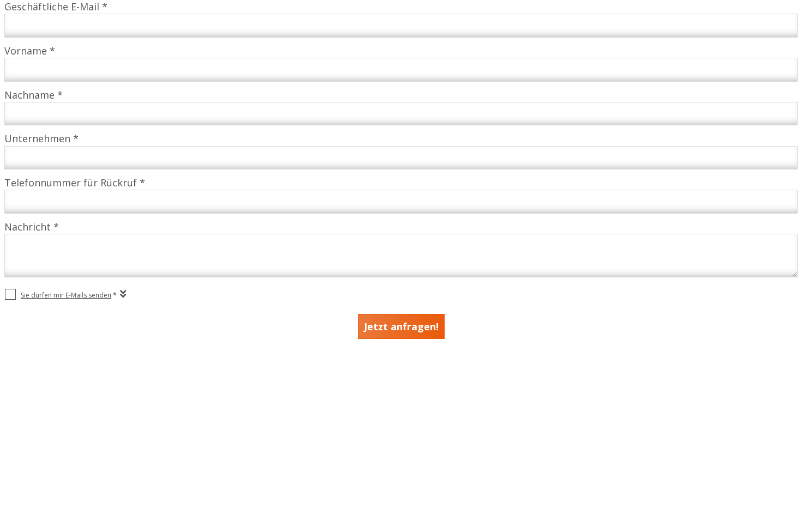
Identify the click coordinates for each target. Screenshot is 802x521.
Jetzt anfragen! (401, 326)
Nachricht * (31, 226)
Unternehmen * (41, 138)
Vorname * (29, 50)
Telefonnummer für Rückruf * (74, 182)
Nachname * (33, 94)
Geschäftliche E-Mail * (55, 6)
